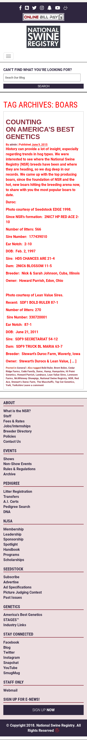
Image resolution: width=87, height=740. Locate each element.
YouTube (10, 667)
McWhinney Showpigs (26, 378)
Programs (11, 554)
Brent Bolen (60, 367)
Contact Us (12, 441)
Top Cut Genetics (64, 381)
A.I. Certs (11, 501)
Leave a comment (34, 385)
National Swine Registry (53, 378)
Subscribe (11, 576)
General (21, 367)
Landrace (41, 374)
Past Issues (12, 597)
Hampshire (58, 371)
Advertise (11, 582)
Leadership (12, 534)
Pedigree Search (16, 506)
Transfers (11, 496)
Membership (13, 529)
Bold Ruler (47, 367)
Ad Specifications (17, 587)
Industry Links (14, 624)
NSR (70, 378)
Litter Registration (17, 491)
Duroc (39, 371)
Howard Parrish (25, 374)
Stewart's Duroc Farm (23, 381)
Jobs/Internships (17, 426)
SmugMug (11, 672)
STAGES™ (11, 619)
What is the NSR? (17, 410)
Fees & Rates (14, 421)
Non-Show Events (17, 463)
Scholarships (13, 559)
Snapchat (11, 662)
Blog (6, 647)
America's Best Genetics (22, 614)
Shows (8, 458)
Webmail (10, 690)
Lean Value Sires (56, 374)
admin (13, 144)
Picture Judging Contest (22, 592)
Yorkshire (17, 385)
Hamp (47, 371)
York (8, 385)
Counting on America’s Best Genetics (40, 129)
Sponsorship (13, 539)
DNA (6, 511)
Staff (7, 416)
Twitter (9, 652)
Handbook (11, 549)
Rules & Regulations (19, 468)
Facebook (11, 642)
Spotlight (10, 544)
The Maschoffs (45, 381)
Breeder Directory (17, 431)
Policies (9, 436)
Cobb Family (28, 371)
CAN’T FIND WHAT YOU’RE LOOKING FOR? (37, 69)
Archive (9, 474)
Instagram (11, 657)
